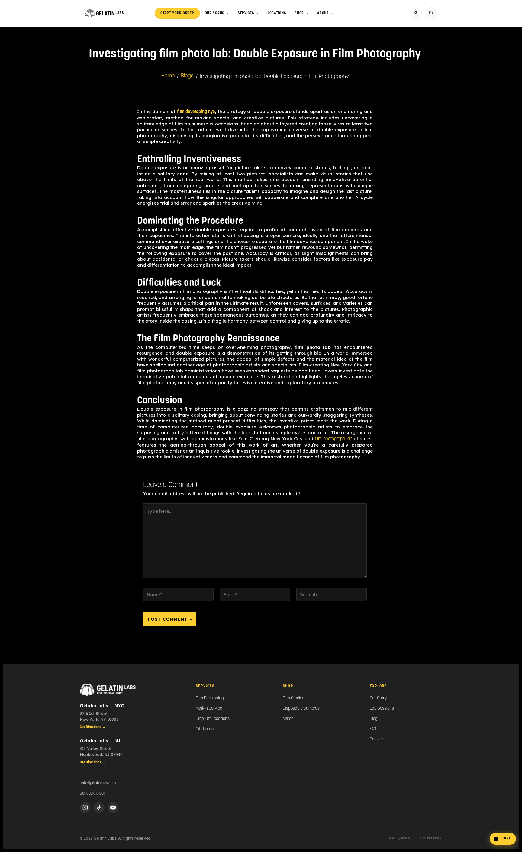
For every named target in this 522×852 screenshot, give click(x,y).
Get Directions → (93, 727)
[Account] (416, 13)
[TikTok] (99, 807)
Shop (299, 13)
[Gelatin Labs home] (104, 13)
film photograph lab (333, 439)
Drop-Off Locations (213, 719)
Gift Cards (205, 729)
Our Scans (214, 13)
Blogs (187, 76)
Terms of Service (429, 838)
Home (168, 76)
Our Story (378, 698)
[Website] (331, 596)
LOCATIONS (277, 13)
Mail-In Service (209, 708)
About (323, 13)
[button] (503, 839)
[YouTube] (113, 807)
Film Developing (210, 698)
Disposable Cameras (301, 708)
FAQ (373, 729)
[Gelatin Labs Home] (130, 690)
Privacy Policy (399, 838)
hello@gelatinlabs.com (98, 783)
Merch (288, 719)
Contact (377, 739)
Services (246, 13)
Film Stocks (293, 698)
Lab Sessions (382, 708)
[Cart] (431, 13)
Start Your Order (177, 13)
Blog (374, 719)
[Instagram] (85, 807)
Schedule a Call (92, 793)
